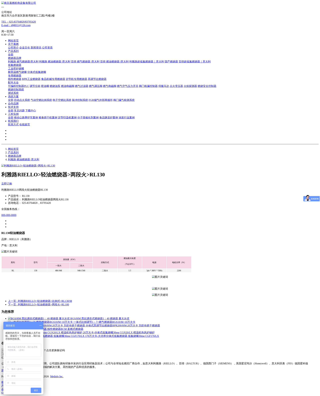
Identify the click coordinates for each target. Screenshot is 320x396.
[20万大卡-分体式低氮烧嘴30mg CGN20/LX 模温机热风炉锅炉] (45, 332)
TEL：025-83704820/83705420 (18, 21)
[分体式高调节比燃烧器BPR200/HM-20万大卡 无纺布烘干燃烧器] (47, 325)
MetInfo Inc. (56, 376)
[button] (49, 350)
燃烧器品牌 (14, 156)
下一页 (38, 304)
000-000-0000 (8, 215)
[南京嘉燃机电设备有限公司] (160, 3)
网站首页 (13, 40)
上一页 (40, 301)
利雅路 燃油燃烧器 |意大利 (23, 159)
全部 (10, 54)
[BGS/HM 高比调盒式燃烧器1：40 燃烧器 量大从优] (39, 318)
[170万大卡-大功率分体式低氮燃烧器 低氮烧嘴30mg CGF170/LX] (46, 336)
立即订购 (6, 183)
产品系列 (13, 152)
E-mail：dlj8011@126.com (15, 25)
